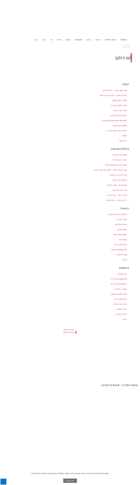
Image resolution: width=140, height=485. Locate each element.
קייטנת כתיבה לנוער (119, 180)
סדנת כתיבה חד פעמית (118, 175)
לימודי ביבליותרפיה (120, 160)
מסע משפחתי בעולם (119, 250)
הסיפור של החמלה (120, 234)
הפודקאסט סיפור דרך (119, 279)
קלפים (88, 40)
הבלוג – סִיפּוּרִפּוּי (121, 289)
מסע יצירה (123, 240)
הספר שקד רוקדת (120, 110)
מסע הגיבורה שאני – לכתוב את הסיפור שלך (110, 170)
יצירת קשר (123, 141)
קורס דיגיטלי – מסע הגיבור (117, 195)
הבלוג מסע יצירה (120, 299)
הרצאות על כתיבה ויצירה (117, 214)
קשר (36, 40)
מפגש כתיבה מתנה (120, 126)
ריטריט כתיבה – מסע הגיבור (116, 200)
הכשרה (98, 40)
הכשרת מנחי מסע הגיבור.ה (117, 131)
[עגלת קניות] (126, 46)
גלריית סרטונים (121, 314)
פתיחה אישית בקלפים (119, 115)
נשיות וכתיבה (122, 229)
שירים (124, 319)
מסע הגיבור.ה (122, 219)
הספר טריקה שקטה (119, 100)
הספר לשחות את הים (119, 105)
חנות (44, 40)
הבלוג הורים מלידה (120, 304)
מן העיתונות (122, 274)
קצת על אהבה (121, 255)
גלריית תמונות (121, 309)
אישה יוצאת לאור (120, 224)
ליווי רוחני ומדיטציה (120, 190)
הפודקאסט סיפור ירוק (119, 284)
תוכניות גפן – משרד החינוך (117, 185)
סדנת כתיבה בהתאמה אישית (116, 165)
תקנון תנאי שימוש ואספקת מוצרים (114, 120)
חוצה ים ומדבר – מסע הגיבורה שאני (113, 95)
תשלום (124, 136)
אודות (125, 260)
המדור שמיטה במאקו (119, 294)
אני (51, 40)
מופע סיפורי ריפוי (120, 245)
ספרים (59, 40)
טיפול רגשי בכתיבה (120, 155)
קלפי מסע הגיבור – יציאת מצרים (115, 90)
